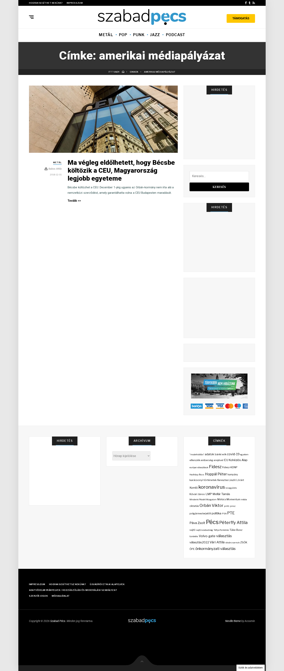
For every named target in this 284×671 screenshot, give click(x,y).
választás (224, 536)
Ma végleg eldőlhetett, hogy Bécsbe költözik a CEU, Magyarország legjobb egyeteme (121, 170)
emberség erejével (212, 460)
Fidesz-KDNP (229, 467)
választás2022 (199, 542)
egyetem (244, 454)
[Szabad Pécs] (142, 16)
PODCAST (175, 34)
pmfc (227, 506)
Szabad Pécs (57, 621)
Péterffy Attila (233, 522)
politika (216, 513)
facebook (246, 3)
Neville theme (233, 621)
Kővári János (197, 494)
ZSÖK (243, 542)
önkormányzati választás (215, 548)
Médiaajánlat (61, 596)
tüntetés (194, 536)
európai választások (199, 467)
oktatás (194, 505)
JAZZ (155, 34)
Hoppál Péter (216, 474)
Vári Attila (217, 542)
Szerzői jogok (38, 596)
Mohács (221, 499)
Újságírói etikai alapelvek (107, 584)
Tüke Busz (236, 529)
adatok (209, 454)
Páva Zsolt (197, 523)
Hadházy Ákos (197, 474)
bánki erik (220, 454)
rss (254, 3)
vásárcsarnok (232, 542)
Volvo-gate (207, 536)
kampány (233, 474)
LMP (209, 494)
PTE (231, 512)
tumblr (250, 3)
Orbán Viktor (211, 505)
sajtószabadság (204, 530)
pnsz (233, 506)
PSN (224, 513)
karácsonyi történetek (203, 480)
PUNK (138, 34)
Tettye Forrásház (221, 530)
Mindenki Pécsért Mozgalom (203, 499)
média (244, 499)
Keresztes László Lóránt (230, 480)
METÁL (106, 34)
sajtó (193, 529)
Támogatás (240, 18)
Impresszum (75, 3)
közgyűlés (231, 488)
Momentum (233, 499)
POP (123, 34)
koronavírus (211, 487)
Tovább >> (74, 200)
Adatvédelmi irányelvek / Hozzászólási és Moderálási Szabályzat (73, 590)
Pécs (212, 522)
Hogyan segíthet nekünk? (46, 3)
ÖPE (192, 549)
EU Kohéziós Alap (236, 460)
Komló (194, 487)
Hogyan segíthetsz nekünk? (67, 584)
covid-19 (233, 454)
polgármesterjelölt (200, 513)
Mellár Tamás (221, 494)
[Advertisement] (220, 129)
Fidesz (215, 466)
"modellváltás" (197, 454)
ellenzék (195, 460)
